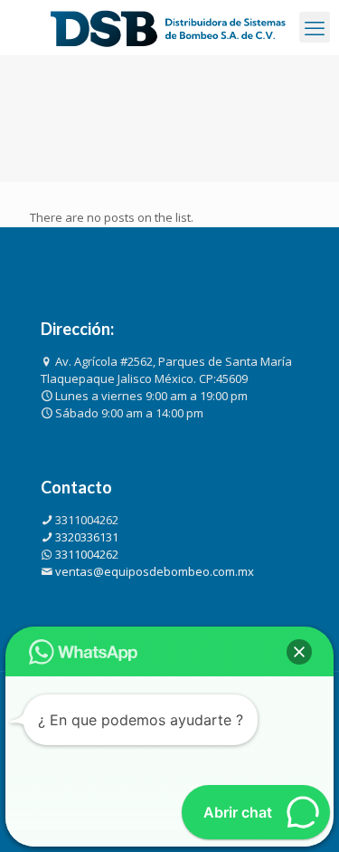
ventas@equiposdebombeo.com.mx (154, 571)
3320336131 (86, 537)
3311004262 (86, 520)
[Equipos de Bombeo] (169, 27)
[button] (299, 652)
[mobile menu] (314, 27)
